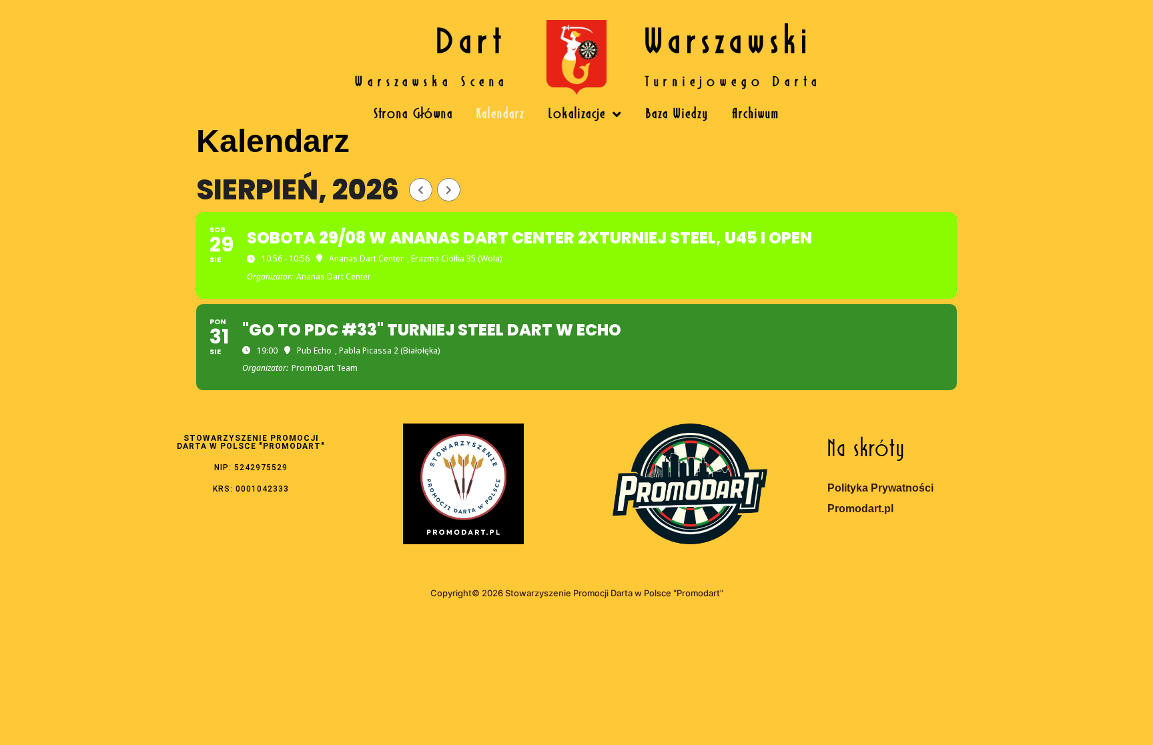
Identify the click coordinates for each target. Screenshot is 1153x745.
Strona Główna (413, 114)
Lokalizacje (577, 114)
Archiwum (755, 114)
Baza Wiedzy (677, 114)
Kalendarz (500, 114)
